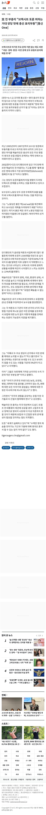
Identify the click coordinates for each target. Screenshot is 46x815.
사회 (17, 751)
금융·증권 (40, 756)
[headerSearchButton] (34, 2)
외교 (17, 756)
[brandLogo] (6, 2)
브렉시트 (30, 448)
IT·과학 (28, 761)
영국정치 (6, 448)
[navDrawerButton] (42, 2)
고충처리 (40, 780)
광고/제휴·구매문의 (17, 780)
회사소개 (6, 780)
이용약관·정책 (30, 780)
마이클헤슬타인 (18, 448)
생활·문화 (5, 765)
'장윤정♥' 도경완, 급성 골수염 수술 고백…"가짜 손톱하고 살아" (21, 683)
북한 (28, 756)
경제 (28, 751)
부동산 (17, 761)
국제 (3, 14)
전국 (5, 756)
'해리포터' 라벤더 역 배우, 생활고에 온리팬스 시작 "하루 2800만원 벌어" (21, 662)
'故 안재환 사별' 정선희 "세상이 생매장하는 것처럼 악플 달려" (20, 642)
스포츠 (5, 723)
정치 (5, 751)
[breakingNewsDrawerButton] (38, 2)
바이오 (40, 761)
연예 (4, 695)
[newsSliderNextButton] (42, 635)
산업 (5, 761)
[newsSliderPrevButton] (37, 635)
